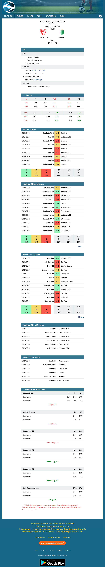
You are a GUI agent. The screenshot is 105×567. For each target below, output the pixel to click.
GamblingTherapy (54, 537)
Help (36, 550)
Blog (62, 16)
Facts (30, 16)
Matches (8, 16)
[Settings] (100, 16)
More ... (81, 246)
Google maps (37, 80)
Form (39, 16)
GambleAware (40, 537)
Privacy (44, 550)
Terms (52, 550)
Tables (20, 16)
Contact (67, 550)
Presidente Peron (38, 70)
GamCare (66, 537)
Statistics (51, 16)
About (59, 550)
